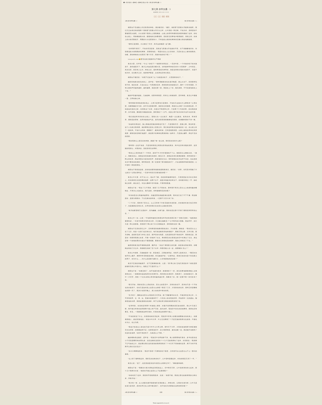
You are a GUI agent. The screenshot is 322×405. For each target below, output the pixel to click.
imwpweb (166, 403)
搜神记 (135, 2)
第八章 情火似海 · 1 (190, 21)
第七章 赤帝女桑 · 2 (131, 21)
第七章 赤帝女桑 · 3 (155, 2)
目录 (161, 392)
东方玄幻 (128, 2)
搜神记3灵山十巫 (143, 2)
